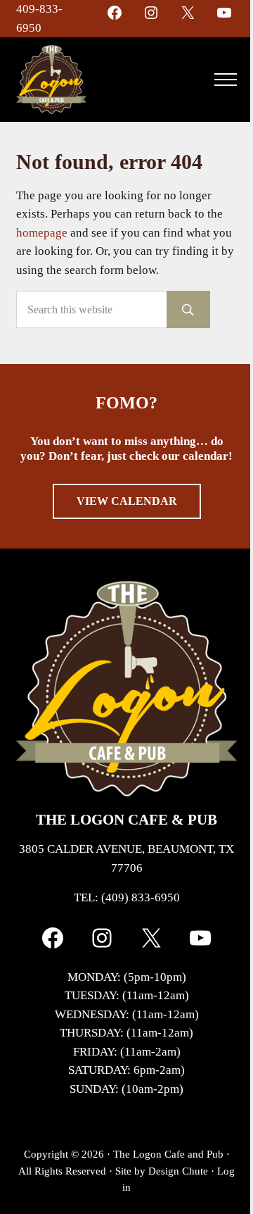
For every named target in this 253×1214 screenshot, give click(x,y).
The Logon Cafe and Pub (168, 1154)
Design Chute (178, 1171)
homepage (41, 232)
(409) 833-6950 (140, 897)
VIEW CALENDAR (127, 501)
